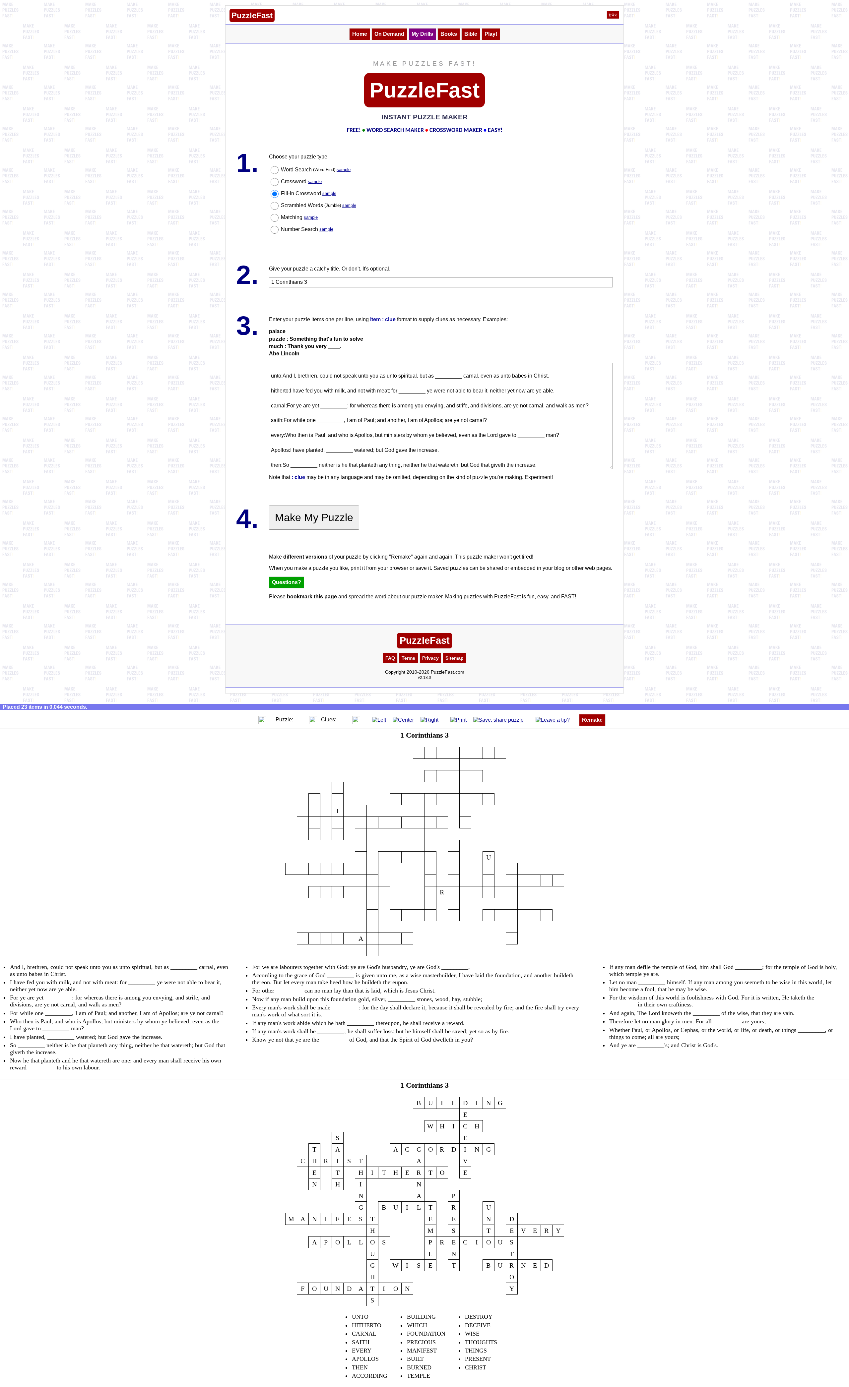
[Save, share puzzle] (498, 719)
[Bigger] (262, 719)
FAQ (390, 658)
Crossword (301, 181)
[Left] (379, 719)
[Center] (403, 719)
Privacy (430, 658)
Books (448, 34)
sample (344, 169)
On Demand (389, 34)
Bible (470, 34)
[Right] (429, 719)
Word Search (316, 169)
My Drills (422, 34)
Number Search (307, 229)
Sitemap (454, 658)
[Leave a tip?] (553, 719)
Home (359, 34)
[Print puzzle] (458, 719)
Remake (592, 720)
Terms (408, 658)
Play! (491, 34)
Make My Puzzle (314, 517)
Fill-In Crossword (308, 193)
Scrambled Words (318, 205)
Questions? (286, 582)
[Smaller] (249, 719)
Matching (299, 217)
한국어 (613, 15)
